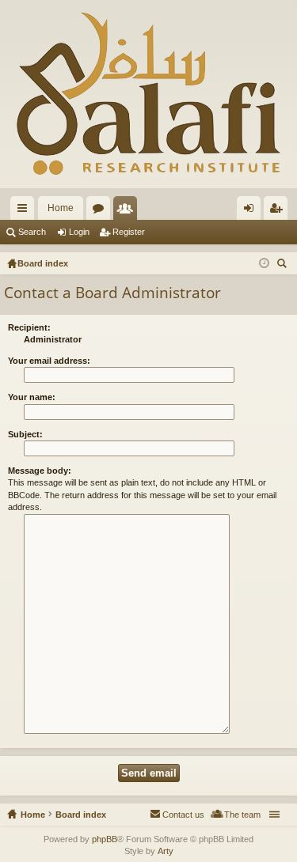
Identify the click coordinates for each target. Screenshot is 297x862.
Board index (80, 814)
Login (79, 231)
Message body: (39, 470)
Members (128, 211)
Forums (101, 211)
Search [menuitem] (283, 265)
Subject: (25, 434)
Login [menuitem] (252, 211)
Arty (165, 851)
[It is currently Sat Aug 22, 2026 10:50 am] (264, 263)
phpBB (104, 839)
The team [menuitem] (242, 814)
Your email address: (49, 360)
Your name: (31, 397)
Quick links (25, 211)
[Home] (148, 94)
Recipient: (29, 327)
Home (61, 208)
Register (128, 231)
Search (32, 231)
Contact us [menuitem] (183, 814)
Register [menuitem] (278, 211)
